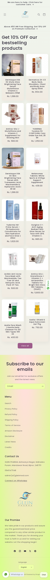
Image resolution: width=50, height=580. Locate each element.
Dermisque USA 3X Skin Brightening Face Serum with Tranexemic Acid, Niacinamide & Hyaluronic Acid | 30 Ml (12, 181)
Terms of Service (13, 425)
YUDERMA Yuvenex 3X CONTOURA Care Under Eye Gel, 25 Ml (37, 133)
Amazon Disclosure (13, 431)
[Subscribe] (42, 386)
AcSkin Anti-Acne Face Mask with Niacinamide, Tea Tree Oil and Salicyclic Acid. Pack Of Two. (12, 279)
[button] (5, 14)
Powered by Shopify (33, 574)
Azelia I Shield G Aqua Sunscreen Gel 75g (37, 322)
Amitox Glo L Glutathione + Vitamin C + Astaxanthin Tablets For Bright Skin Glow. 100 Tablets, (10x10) (37, 281)
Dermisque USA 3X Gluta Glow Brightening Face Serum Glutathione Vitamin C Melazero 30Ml (12, 86)
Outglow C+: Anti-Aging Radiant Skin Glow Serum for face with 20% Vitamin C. (37, 230)
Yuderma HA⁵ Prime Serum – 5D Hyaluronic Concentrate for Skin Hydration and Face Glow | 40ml (13, 231)
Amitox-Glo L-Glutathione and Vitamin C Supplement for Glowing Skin (13, 133)
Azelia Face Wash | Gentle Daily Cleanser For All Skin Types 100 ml (12, 329)
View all (25, 345)
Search (8, 403)
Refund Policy (11, 414)
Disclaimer (9, 436)
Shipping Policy (11, 420)
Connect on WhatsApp (16, 480)
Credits (8, 447)
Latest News (10, 442)
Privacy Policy (11, 409)
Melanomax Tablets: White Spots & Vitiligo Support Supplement (37, 178)
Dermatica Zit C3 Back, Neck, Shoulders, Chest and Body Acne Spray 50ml (37, 84)
